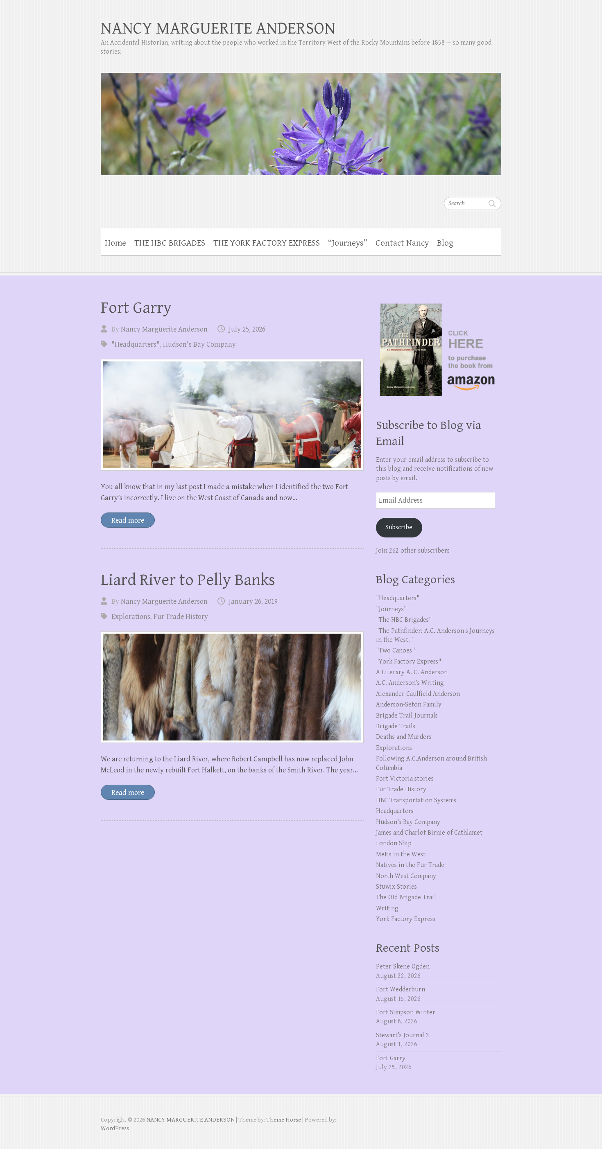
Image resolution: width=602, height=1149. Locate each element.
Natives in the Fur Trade (410, 865)
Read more (127, 520)
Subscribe (398, 527)
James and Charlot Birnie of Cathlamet (429, 833)
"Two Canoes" (395, 651)
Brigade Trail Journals (407, 716)
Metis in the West (400, 854)
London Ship (394, 843)
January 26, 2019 (253, 601)
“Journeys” (347, 243)
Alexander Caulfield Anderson (418, 694)
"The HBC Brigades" (404, 620)
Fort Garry (136, 307)
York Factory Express (405, 919)
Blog (445, 243)
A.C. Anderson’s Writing (410, 683)
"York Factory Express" (408, 662)
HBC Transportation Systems (416, 800)
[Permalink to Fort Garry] (232, 415)
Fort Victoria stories (405, 779)
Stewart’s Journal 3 (402, 1035)
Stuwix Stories (396, 887)
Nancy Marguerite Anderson (164, 329)
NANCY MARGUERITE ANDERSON (218, 28)
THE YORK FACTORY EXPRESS (266, 243)
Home (115, 243)
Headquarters (395, 811)
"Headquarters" (135, 344)
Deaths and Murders (404, 737)
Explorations (130, 616)
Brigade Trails (395, 726)
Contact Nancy (402, 243)
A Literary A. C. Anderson (412, 672)
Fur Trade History (181, 616)
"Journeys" (391, 609)
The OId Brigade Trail (406, 897)
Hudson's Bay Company (199, 344)
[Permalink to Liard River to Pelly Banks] (232, 687)
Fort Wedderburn (400, 989)
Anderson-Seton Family (408, 705)
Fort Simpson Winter (405, 1012)
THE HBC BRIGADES (169, 243)
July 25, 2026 (247, 329)
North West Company (406, 876)
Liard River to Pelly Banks (188, 580)
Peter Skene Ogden (403, 967)
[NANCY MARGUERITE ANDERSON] (301, 119)
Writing (387, 908)
